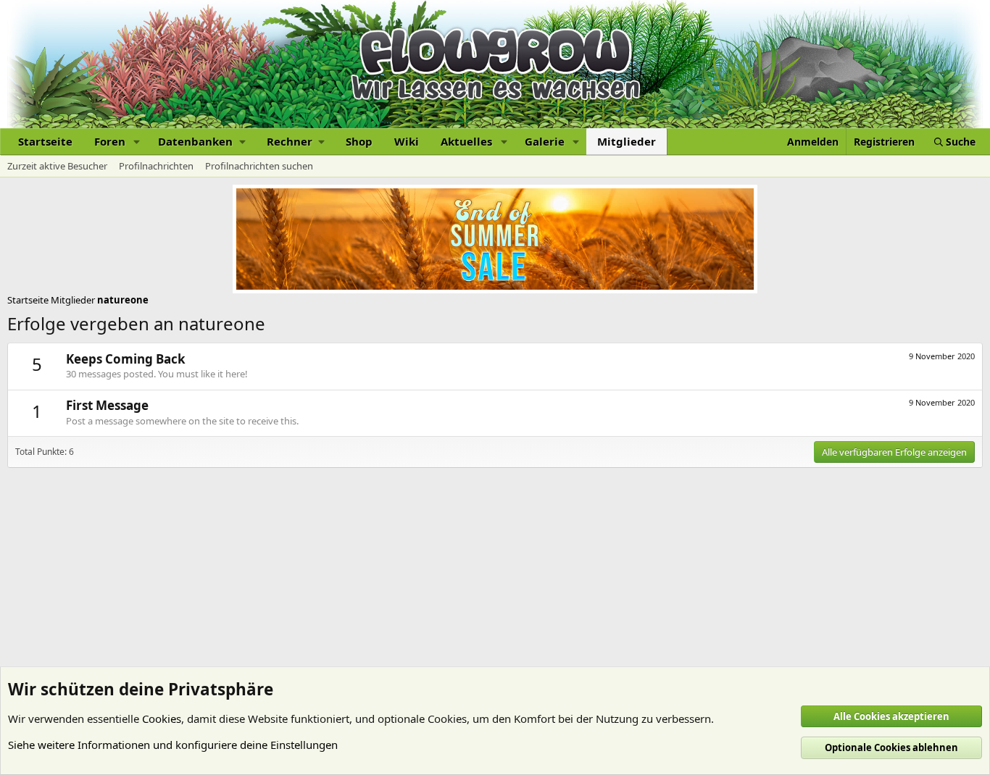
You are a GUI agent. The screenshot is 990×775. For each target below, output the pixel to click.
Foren (109, 141)
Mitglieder (626, 141)
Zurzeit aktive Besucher (57, 165)
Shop (359, 141)
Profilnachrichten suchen (259, 165)
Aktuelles (466, 141)
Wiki (406, 141)
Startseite (45, 141)
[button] (137, 141)
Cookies (161, 718)
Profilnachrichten (156, 165)
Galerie (545, 141)
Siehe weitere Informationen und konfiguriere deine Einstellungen (173, 744)
